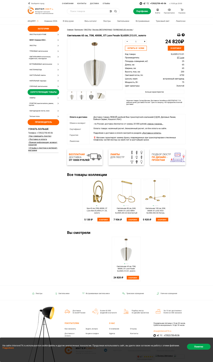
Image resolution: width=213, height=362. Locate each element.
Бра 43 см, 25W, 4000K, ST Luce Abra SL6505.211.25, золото (97, 210)
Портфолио (142, 11)
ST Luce (180, 58)
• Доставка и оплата (37, 139)
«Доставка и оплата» (151, 133)
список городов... (155, 124)
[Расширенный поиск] (111, 11)
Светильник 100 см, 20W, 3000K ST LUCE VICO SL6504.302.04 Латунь (155, 210)
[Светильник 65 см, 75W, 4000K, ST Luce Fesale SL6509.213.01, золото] (94, 64)
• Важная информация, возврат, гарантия (43, 143)
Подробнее (8, 348)
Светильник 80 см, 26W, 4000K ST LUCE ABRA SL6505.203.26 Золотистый (126, 210)
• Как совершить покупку (39, 136)
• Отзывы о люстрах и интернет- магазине (43, 149)
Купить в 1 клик (136, 48)
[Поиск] (115, 11)
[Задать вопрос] (183, 35)
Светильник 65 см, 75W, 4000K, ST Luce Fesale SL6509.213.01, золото (126, 268)
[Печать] (178, 35)
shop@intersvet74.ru (162, 331)
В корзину (176, 48)
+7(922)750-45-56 (158, 3)
